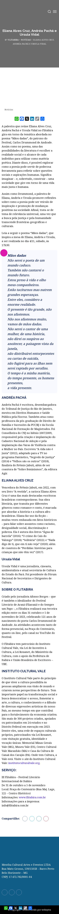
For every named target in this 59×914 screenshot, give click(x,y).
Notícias (9, 109)
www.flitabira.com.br (32, 797)
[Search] (49, 12)
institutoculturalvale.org (24, 763)
